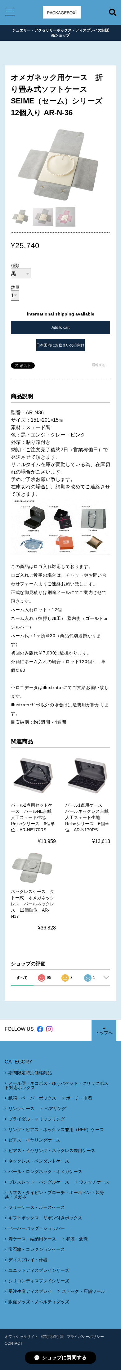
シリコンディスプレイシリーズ (38, 1280)
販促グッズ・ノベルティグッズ (38, 1301)
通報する (98, 365)
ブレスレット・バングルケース (38, 1182)
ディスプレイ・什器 (27, 1259)
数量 (15, 287)
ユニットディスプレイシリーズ (38, 1270)
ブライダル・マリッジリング (36, 1119)
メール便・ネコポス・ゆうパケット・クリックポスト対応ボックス (56, 1085)
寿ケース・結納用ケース (32, 1238)
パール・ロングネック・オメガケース (45, 1171)
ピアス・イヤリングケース (34, 1140)
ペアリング (55, 1108)
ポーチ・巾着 (79, 1098)
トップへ (104, 1032)
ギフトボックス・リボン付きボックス (45, 1217)
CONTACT (13, 1343)
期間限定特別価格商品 (30, 1072)
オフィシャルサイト (21, 1336)
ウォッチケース (94, 1182)
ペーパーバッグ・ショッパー (36, 1228)
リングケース (21, 1108)
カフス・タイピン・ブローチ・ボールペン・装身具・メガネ (54, 1194)
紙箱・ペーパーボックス (32, 1098)
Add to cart (60, 327)
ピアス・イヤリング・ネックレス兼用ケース (51, 1150)
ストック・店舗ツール (83, 1291)
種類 (15, 265)
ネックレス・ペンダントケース (38, 1161)
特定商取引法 (52, 1336)
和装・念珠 (77, 1238)
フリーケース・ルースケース (36, 1207)
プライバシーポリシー (85, 1336)
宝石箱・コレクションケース (36, 1249)
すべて (22, 977)
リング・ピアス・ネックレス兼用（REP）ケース (56, 1129)
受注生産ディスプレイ (30, 1291)
